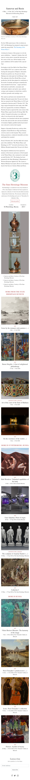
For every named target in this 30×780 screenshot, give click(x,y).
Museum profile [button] (15, 201)
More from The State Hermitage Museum (15, 293)
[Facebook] (12, 775)
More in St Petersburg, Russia (15, 445)
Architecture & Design (15, 400)
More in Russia (15, 596)
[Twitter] (14, 775)
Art (15, 326)
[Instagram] (17, 775)
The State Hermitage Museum (15, 184)
